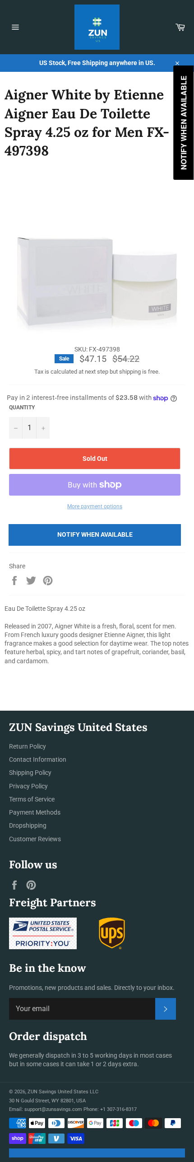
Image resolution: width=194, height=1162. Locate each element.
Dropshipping (27, 825)
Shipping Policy (30, 772)
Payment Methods (34, 812)
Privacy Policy (28, 786)
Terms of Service (32, 799)
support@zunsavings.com (53, 1109)
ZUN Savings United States (58, 1092)
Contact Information (37, 759)
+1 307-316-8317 (118, 1109)
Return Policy (27, 746)
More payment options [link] (94, 506)
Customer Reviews (35, 839)
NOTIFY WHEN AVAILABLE (95, 534)
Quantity (22, 407)
